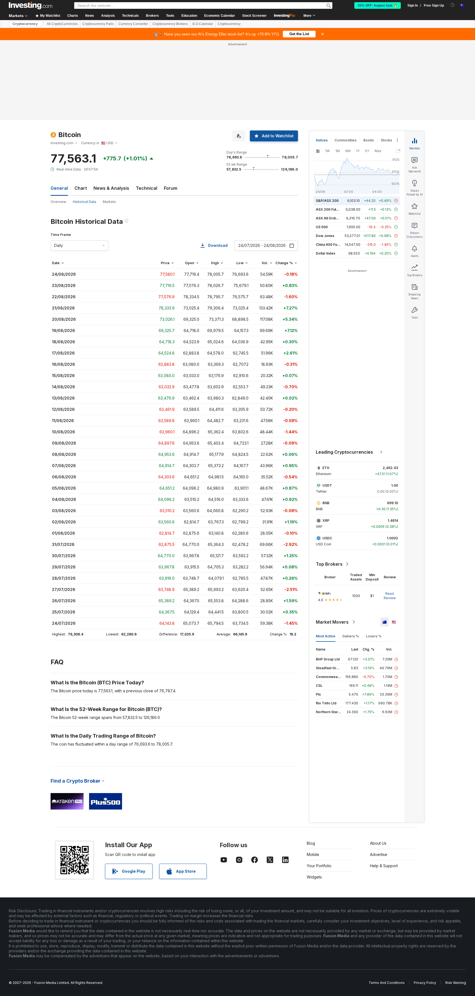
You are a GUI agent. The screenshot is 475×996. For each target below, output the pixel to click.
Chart (80, 188)
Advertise (378, 854)
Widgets (314, 877)
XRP (325, 520)
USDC (327, 538)
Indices (322, 140)
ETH (325, 468)
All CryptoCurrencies (62, 24)
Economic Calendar (219, 16)
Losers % (374, 636)
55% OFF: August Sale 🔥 (377, 5)
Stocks (386, 140)
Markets (109, 202)
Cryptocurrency (25, 24)
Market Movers (332, 622)
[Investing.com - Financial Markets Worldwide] (30, 5)
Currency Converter (133, 24)
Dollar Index (325, 253)
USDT (327, 485)
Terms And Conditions (387, 983)
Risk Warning (455, 983)
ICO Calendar (202, 24)
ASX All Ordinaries (331, 218)
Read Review (390, 596)
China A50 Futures (331, 244)
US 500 (322, 227)
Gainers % (350, 636)
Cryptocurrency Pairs (98, 24)
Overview (58, 202)
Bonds (368, 140)
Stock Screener (254, 16)
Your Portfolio (319, 865)
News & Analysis (111, 188)
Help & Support (384, 865)
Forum (170, 188)
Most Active (325, 636)
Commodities (346, 140)
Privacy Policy (425, 983)
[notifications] (452, 5)
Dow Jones (325, 236)
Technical (146, 188)
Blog (311, 843)
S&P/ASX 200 (327, 201)
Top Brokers (329, 564)
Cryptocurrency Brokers (170, 24)
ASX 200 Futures (330, 209)
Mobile (313, 854)
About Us (378, 843)
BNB (325, 503)
